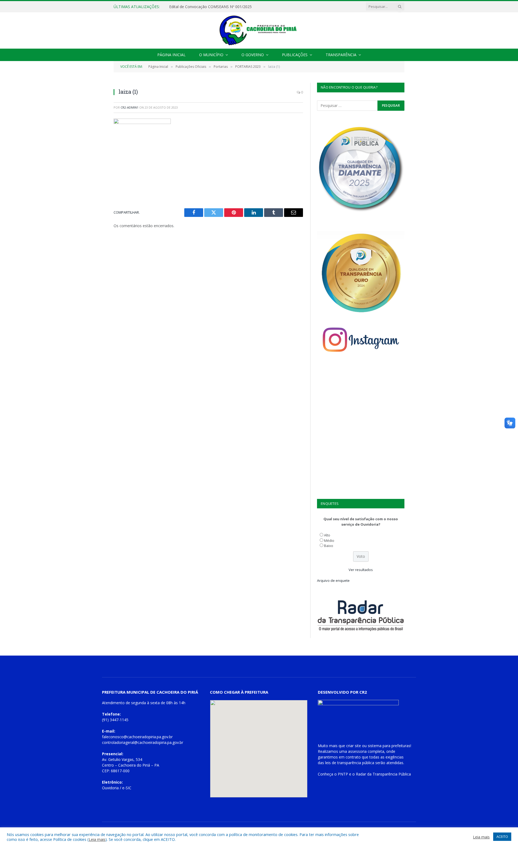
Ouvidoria (110, 787)
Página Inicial (171, 54)
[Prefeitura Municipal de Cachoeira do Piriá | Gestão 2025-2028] (259, 30)
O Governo (252, 54)
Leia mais (97, 839)
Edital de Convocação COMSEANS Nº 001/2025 (210, 6)
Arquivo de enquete (333, 580)
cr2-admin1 (129, 107)
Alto (327, 535)
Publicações (295, 54)
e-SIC (126, 787)
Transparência (341, 54)
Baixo (328, 545)
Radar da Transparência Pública (383, 774)
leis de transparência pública (349, 762)
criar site (353, 745)
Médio (329, 540)
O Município (211, 54)
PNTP (343, 774)
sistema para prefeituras (389, 745)
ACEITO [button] (502, 836)
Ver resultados (361, 569)
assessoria (357, 751)
